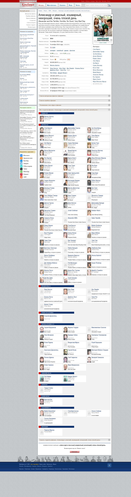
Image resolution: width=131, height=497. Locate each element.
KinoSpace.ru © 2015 (24, 464)
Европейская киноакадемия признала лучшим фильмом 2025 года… (27, 112)
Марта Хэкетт (97, 79)
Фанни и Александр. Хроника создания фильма (28, 52)
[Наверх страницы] (109, 465)
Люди (70, 5)
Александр (23, 61)
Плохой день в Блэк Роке (26, 39)
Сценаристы (45, 469)
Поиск (108, 1)
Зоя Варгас (96, 63)
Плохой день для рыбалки (27, 35)
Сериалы (62, 5)
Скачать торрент (30, 25)
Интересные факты (30, 14)
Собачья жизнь (24, 99)
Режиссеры (27, 469)
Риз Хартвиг (96, 77)
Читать (78, 5)
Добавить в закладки (90, 1)
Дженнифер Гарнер (98, 51)
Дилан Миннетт (97, 56)
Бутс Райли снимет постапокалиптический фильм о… (28, 145)
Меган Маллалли (98, 70)
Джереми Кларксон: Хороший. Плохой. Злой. (28, 47)
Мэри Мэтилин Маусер (99, 81)
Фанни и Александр (25, 42)
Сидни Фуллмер (97, 65)
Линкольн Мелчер (98, 74)
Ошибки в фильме (30, 16)
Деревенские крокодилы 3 (27, 95)
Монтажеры (72, 469)
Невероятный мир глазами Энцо (27, 83)
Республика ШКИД (25, 75)
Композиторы (58, 469)
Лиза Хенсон (54, 68)
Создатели (32, 20)
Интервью (44, 466)
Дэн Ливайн (70, 68)
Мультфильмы (51, 5)
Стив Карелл (96, 49)
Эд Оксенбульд (97, 54)
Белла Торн (96, 67)
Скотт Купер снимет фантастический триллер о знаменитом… (27, 138)
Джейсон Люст (54, 70)
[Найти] (109, 5)
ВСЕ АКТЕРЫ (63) (98, 83)
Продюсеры (38, 469)
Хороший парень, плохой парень (27, 66)
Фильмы (41, 5)
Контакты (104, 1)
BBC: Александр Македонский (24, 57)
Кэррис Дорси (97, 58)
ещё (68, 70)
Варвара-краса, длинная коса (27, 87)
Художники (65, 469)
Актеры (33, 469)
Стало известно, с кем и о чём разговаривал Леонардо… (28, 132)
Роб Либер (53, 73)
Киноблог (50, 466)
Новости (39, 466)
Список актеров (31, 22)
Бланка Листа (79, 68)
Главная (83, 1)
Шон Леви (62, 68)
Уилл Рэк (63, 70)
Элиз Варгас (96, 60)
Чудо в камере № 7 (25, 91)
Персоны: (21, 469)
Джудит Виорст (62, 73)
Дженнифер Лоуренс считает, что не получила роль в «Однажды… (28, 119)
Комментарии (31, 27)
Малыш (23, 79)
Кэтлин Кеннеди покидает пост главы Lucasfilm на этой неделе (27, 126)
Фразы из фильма (30, 18)
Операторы (51, 469)
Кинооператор (24, 102)
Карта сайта (98, 1)
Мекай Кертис (97, 72)
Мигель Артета (54, 65)
